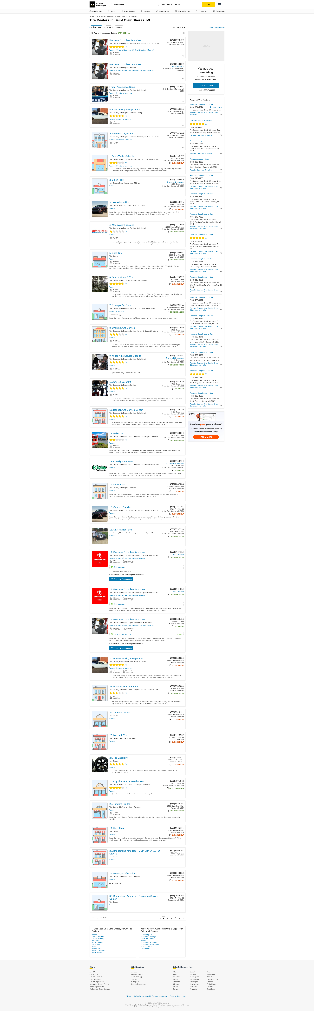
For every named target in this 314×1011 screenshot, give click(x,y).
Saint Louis (211, 989)
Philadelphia (211, 984)
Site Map (134, 979)
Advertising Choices (97, 982)
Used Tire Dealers (125, 784)
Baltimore (176, 977)
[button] (219, 4)
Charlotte (176, 982)
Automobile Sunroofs (149, 942)
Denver (175, 989)
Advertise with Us (96, 977)
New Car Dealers (125, 205)
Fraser (94, 946)
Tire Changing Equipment (146, 308)
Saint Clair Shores (108, 17)
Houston (193, 974)
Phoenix (210, 987)
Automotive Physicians (121, 133)
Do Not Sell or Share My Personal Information (150, 996)
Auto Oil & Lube (153, 43)
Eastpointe (96, 944)
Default (180, 27)
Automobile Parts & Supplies (129, 159)
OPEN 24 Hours (124, 33)
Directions (142, 50)
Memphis (193, 989)
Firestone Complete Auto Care (125, 40)
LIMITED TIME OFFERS (148, 634)
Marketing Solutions (97, 987)
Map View (97, 27)
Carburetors (145, 948)
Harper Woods (97, 952)
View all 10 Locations (176, 358)
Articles (134, 972)
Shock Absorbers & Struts (151, 690)
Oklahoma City (212, 979)
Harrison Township (98, 950)
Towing (139, 113)
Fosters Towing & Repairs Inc (124, 109)
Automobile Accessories (150, 465)
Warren (94, 935)
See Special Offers (131, 50)
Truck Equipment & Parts (150, 159)
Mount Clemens (97, 942)
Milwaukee (211, 974)
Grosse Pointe (97, 948)
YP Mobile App (136, 977)
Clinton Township (98, 939)
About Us (93, 972)
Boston (175, 979)
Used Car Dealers (139, 205)
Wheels (144, 280)
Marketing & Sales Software (100, 989)
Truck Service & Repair (127, 738)
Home (92, 17)
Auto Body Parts (147, 946)
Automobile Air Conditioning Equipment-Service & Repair (140, 555)
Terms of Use (174, 996)
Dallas (175, 987)
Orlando (210, 982)
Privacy (128, 996)
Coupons (119, 50)
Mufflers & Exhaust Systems (147, 331)
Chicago (176, 984)
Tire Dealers (113, 43)
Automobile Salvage (148, 937)
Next (183, 917)
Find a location (178, 554)
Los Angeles (194, 984)
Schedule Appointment (123, 579)
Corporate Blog (95, 979)
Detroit (192, 972)
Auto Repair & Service (127, 43)
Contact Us (94, 974)
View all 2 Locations (176, 182)
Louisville (193, 987)
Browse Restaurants (138, 984)
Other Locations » (177, 67)
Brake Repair (141, 43)
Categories (135, 982)
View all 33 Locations (176, 464)
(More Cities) (188, 967)
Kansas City (194, 979)
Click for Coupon (120, 567)
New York (210, 977)
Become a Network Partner (99, 984)
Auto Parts (121, 17)
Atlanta (175, 972)
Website (112, 50)
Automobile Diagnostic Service (130, 623)
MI (97, 17)
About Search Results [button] (216, 27)
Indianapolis (194, 977)
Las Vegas (194, 982)
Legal (184, 996)
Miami (209, 972)
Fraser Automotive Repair (122, 87)
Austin (175, 974)
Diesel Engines (146, 935)
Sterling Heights (98, 937)
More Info (150, 50)
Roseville (95, 941)
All (110, 27)
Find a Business (137, 974)
